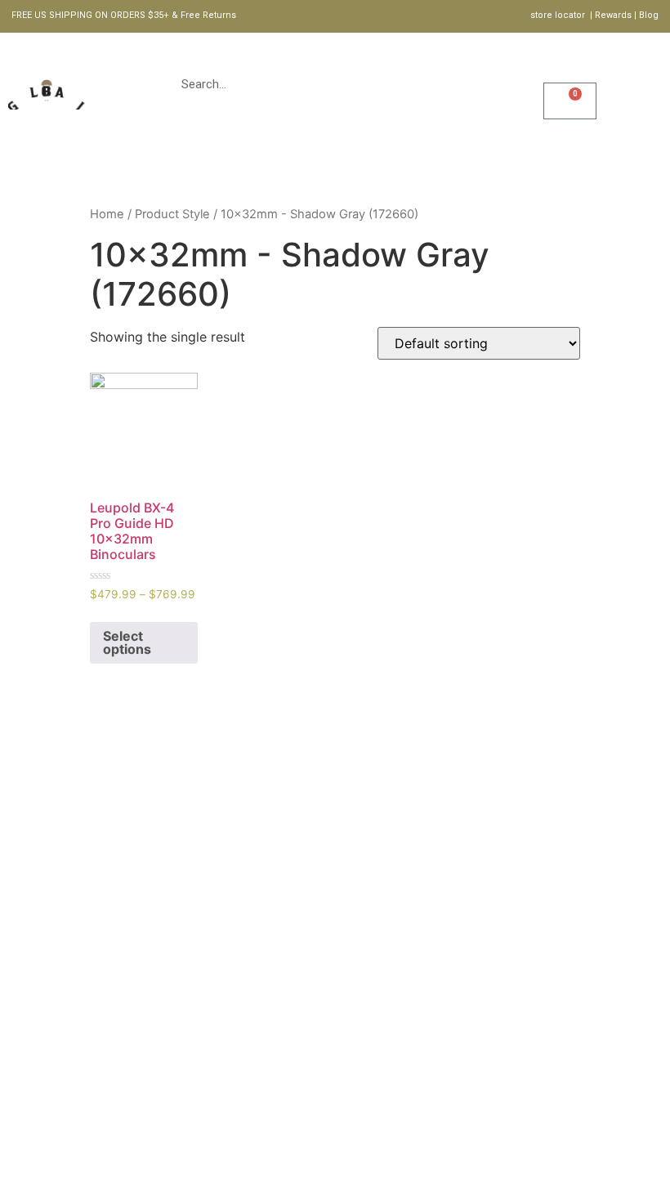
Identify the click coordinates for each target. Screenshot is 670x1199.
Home (183, 164)
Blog (477, 164)
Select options (127, 642)
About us (327, 164)
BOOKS (409, 164)
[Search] (506, 84)
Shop (248, 164)
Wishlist (587, 78)
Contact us (564, 164)
